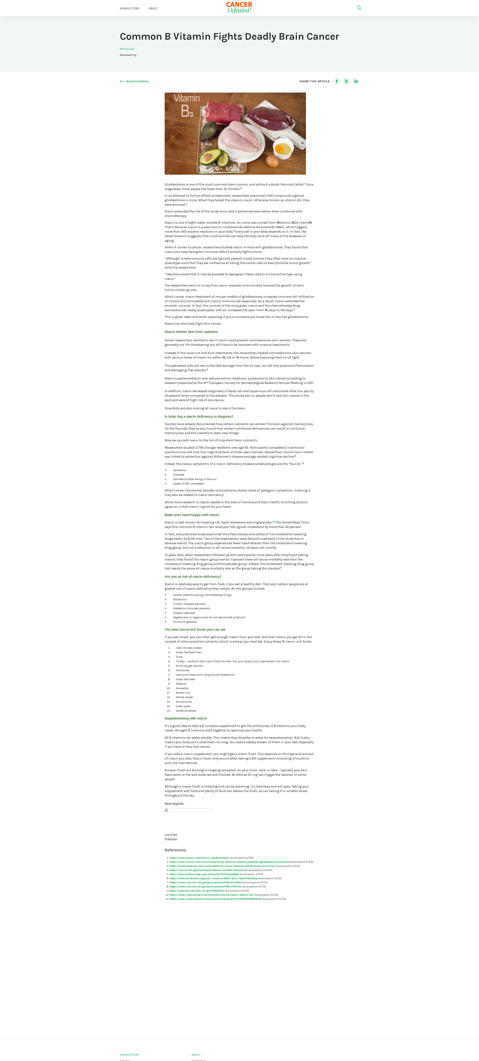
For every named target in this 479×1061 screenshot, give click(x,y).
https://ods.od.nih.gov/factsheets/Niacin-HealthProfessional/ (208, 870)
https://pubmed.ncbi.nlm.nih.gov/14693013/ (197, 890)
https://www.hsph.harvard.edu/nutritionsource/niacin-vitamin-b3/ (212, 894)
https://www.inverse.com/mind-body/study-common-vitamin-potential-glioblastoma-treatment (229, 862)
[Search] (359, 8)
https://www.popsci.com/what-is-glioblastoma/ (199, 857)
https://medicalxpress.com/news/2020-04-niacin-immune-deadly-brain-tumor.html (223, 866)
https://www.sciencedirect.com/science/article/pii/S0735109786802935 (216, 899)
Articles (127, 49)
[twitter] (346, 81)
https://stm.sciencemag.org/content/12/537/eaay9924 (204, 874)
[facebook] (336, 81)
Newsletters (129, 8)
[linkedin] (356, 81)
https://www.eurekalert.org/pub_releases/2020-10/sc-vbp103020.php (213, 878)
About (196, 1054)
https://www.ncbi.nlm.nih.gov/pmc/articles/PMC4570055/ (206, 882)
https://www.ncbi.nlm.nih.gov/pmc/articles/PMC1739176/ (205, 886)
